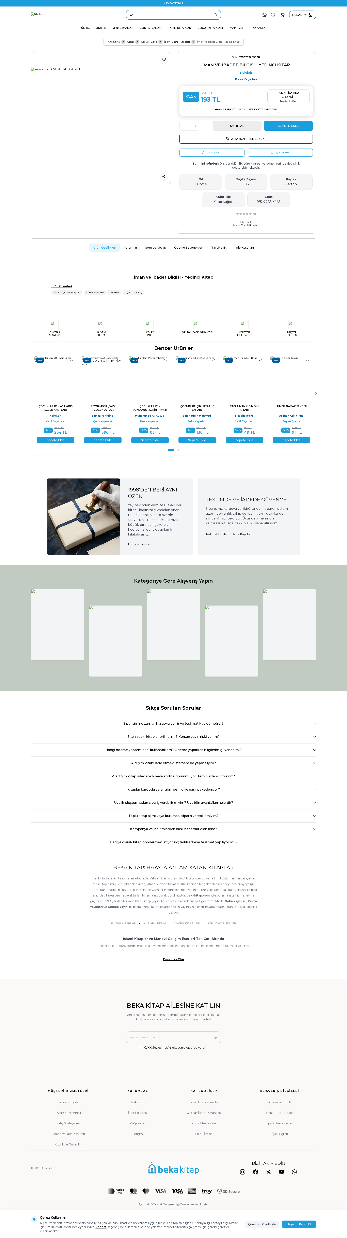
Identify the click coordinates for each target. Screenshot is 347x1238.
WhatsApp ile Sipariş (248, 139)
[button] (168, 450)
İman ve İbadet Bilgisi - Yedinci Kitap (218, 41)
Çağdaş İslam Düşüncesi (204, 1113)
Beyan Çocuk (72, 421)
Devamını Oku (173, 959)
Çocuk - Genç (149, 41)
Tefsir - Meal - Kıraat (204, 1123)
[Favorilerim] (273, 15)
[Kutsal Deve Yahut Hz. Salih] (166, 377)
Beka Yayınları (246, 79)
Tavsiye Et (218, 247)
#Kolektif (114, 292)
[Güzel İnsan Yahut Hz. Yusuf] (214, 377)
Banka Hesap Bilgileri (279, 1113)
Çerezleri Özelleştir (262, 1224)
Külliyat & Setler (222, 923)
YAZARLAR (260, 27)
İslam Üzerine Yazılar (204, 1102)
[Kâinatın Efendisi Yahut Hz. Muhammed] (72, 377)
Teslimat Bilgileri (217, 534)
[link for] (57, 624)
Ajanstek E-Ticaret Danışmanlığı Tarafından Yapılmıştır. (173, 1204)
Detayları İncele (139, 544)
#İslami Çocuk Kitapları (67, 292)
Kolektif (246, 72)
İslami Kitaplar (123, 923)
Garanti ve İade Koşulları (68, 1134)
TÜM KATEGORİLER (92, 27)
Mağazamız (137, 1123)
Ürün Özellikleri (104, 247)
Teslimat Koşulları (68, 1102)
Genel (130, 41)
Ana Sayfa (114, 41)
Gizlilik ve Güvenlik (68, 1144)
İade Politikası (137, 1113)
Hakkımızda (137, 1102)
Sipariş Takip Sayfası (279, 1123)
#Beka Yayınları (95, 292)
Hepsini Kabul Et (299, 1224)
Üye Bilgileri (279, 1134)
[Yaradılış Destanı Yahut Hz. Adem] (119, 377)
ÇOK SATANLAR (150, 27)
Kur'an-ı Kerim (154, 923)
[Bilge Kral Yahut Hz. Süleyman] (308, 377)
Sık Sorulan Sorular (280, 1102)
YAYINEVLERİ (238, 27)
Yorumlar (130, 247)
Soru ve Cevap (155, 247)
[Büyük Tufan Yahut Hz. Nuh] (261, 377)
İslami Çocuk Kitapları (177, 41)
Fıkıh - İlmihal (204, 1134)
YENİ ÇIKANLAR (123, 27)
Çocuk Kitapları (187, 923)
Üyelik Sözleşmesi (68, 1113)
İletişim (138, 1134)
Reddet (101, 1227)
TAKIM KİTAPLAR (179, 27)
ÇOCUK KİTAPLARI (210, 27)
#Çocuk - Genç (133, 292)
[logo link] (59, 14)
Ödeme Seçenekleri (188, 247)
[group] (101, 118)
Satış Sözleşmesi (68, 1123)
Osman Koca (72, 415)
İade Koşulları (244, 247)
